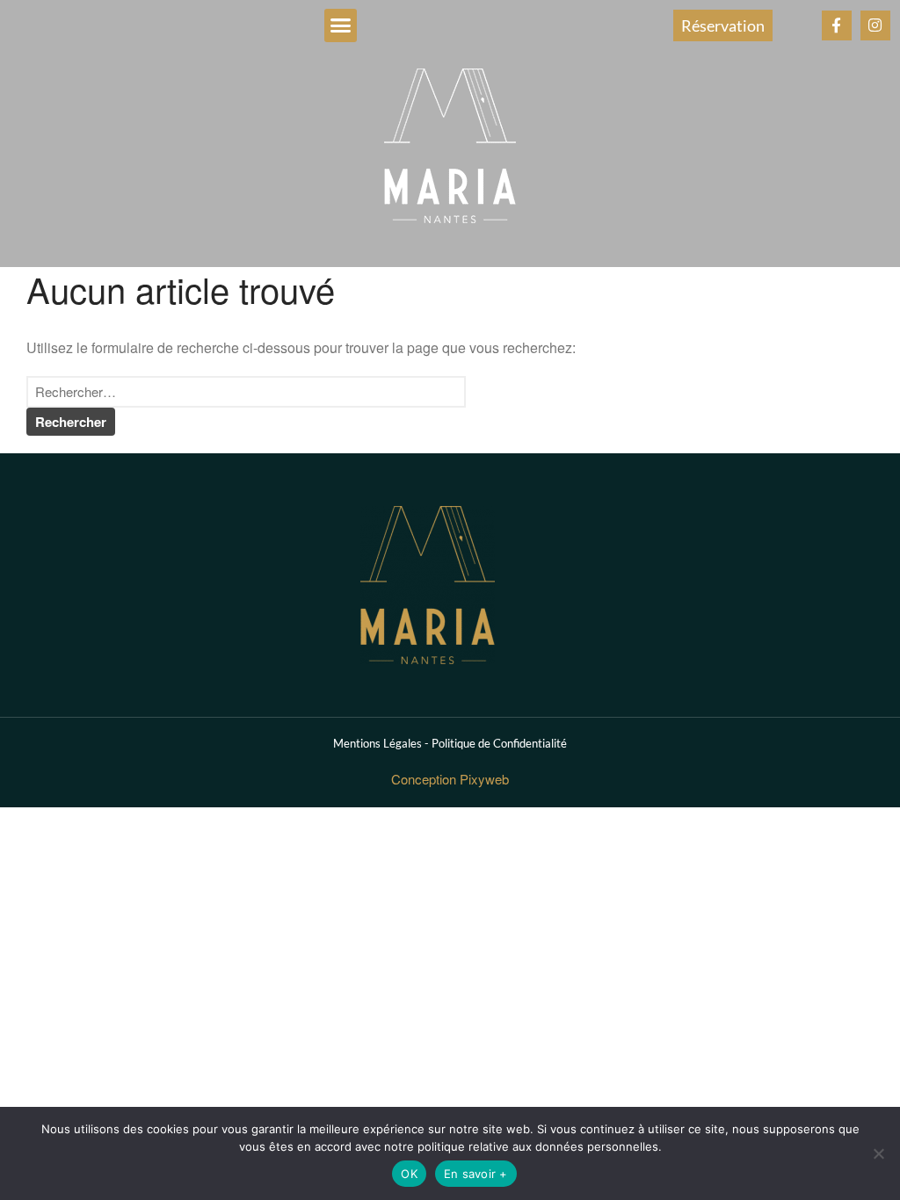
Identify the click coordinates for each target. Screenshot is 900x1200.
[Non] (878, 1153)
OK (409, 1174)
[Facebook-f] (837, 25)
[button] (341, 25)
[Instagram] (875, 25)
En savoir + (476, 1174)
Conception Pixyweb (450, 779)
